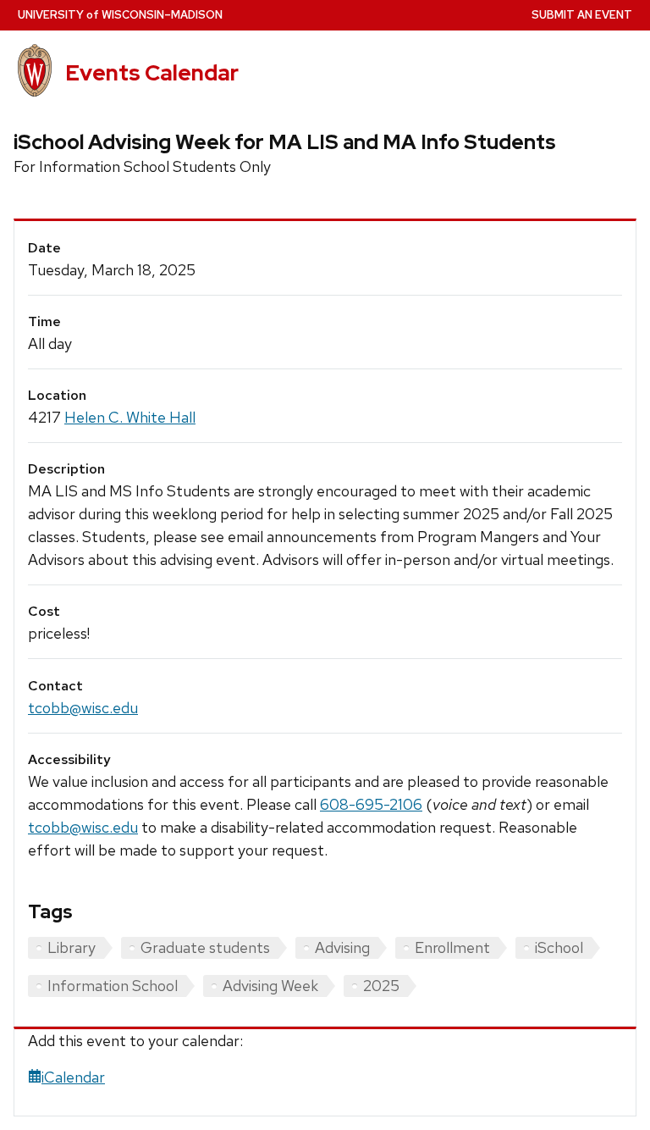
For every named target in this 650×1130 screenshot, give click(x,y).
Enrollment (452, 947)
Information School (112, 985)
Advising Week (270, 985)
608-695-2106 (371, 804)
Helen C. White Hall (130, 417)
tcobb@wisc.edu (83, 707)
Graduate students (205, 947)
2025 (381, 985)
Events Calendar (152, 72)
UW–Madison (120, 15)
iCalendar (73, 1077)
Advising (342, 947)
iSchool (559, 947)
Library (71, 947)
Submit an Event (582, 15)
